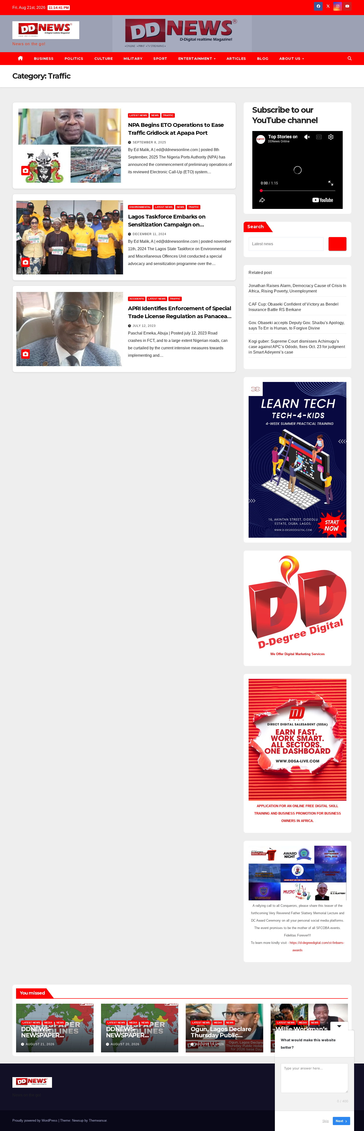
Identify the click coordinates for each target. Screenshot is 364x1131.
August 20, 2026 (125, 1044)
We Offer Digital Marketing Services (297, 654)
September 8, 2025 (149, 142)
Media (48, 1022)
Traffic (168, 115)
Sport (160, 58)
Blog (262, 58)
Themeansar (97, 1120)
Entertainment (195, 58)
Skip (325, 1121)
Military (133, 58)
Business (44, 58)
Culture (103, 58)
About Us (290, 58)
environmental (140, 207)
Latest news (138, 115)
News (155, 115)
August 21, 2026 (40, 1044)
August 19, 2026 (209, 1044)
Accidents (137, 298)
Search (255, 226)
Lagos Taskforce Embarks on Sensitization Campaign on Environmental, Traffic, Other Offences (180, 224)
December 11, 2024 (149, 234)
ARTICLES (236, 58)
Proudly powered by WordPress (35, 1120)
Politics (74, 58)
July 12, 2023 (144, 326)
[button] (350, 58)
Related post (260, 272)
